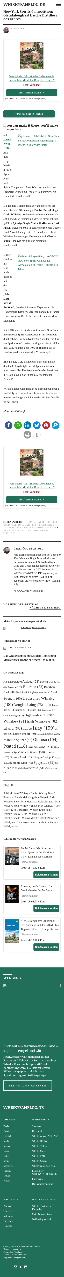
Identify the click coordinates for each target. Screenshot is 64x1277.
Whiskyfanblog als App (43, 1166)
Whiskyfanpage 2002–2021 (45, 1136)
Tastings (7, 1171)
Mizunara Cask (46, 528)
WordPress (18, 1252)
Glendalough (21, 525)
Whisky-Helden (37, 813)
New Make (9, 530)
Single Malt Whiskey (42, 805)
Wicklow (9, 533)
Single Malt (22, 762)
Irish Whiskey (26, 528)
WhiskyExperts (11, 818)
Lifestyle (7, 1136)
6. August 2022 (19, 29)
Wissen (6, 1180)
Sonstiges (7, 1166)
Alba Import (12, 681)
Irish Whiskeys (43, 721)
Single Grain (39, 530)
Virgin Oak (24, 768)
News (6, 1151)
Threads (7, 1211)
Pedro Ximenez (37, 747)
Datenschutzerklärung (42, 1184)
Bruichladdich (26, 692)
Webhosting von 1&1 (42, 1219)
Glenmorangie (13, 715)
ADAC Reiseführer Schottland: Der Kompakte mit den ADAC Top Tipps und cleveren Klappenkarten (40, 925)
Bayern (46, 681)
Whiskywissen (11, 826)
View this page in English (29, 113)
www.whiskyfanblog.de (30, 590)
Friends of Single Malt (15, 797)
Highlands (35, 715)
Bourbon (33, 686)
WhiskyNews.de (48, 818)
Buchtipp (43, 692)
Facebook (8, 1221)
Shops (6, 1161)
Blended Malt (15, 687)
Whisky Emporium (40, 809)
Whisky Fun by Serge (15, 813)
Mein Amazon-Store (42, 1214)
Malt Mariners (45, 801)
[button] (8, 425)
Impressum (37, 1179)
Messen (6, 1146)
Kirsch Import (24, 733)
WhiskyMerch (29, 818)
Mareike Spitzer (17, 740)
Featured (20, 709)
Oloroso (45, 739)
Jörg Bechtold (32, 548)
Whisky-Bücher (39, 1141)
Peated (15, 746)
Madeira (54, 734)
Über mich (37, 1131)
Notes (6, 1156)
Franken (34, 710)
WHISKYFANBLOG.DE (24, 4)
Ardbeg (30, 681)
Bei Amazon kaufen (46, 874)
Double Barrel (36, 522)
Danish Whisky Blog (42, 793)
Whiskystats (9, 822)
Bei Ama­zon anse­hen (31, 92)
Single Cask (44, 757)
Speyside (44, 762)
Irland (12, 728)
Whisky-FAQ (38, 1156)
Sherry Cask (21, 757)
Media (6, 1141)
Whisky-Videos (39, 1146)
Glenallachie (48, 710)
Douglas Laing (28, 704)
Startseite (36, 1126)
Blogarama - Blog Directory (14, 1257)
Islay (44, 728)
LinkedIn (7, 1226)
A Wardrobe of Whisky (16, 793)
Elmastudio (22, 1255)
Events (6, 1131)
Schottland (34, 752)
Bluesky (7, 1206)
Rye (18, 752)
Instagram (8, 1216)
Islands (27, 729)
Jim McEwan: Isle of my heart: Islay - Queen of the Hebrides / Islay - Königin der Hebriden (37, 852)
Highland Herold (39, 797)
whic (37, 768)
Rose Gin (23, 530)
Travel (6, 1175)
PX (50, 747)
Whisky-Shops (39, 1151)
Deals (6, 1126)
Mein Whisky (21, 805)
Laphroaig (43, 734)
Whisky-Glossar (39, 1161)
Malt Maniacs (28, 801)
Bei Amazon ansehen (27, 1085)
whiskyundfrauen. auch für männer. (37, 822)
